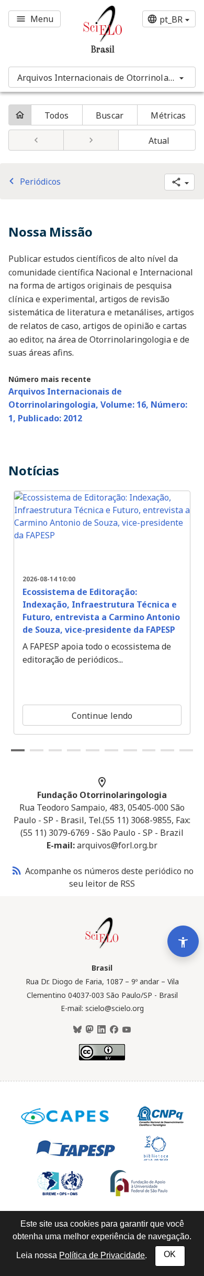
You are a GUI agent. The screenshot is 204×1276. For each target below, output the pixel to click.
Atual (159, 140)
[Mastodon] (89, 1030)
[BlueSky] (77, 1030)
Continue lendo (102, 715)
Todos (56, 115)
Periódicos (33, 181)
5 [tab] (92, 750)
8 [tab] (149, 750)
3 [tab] (55, 750)
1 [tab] (18, 750)
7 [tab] (130, 750)
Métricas (168, 115)
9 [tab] (167, 750)
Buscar (109, 115)
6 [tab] (111, 750)
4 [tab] (74, 750)
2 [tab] (36, 750)
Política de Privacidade (102, 1255)
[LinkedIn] (101, 1030)
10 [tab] (186, 750)
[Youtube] (126, 1030)
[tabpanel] (102, 612)
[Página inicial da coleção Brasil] (102, 947)
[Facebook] (114, 1030)
